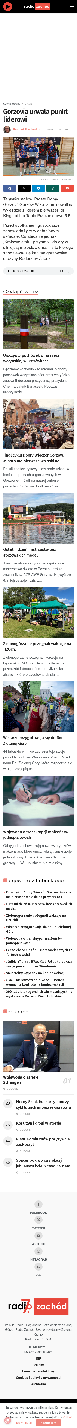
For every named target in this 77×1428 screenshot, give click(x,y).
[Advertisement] (38, 55)
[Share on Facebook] (9, 188)
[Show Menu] (72, 6)
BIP (38, 1358)
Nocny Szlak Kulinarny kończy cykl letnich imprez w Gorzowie (43, 1104)
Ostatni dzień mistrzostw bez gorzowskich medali (29, 552)
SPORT (29, 103)
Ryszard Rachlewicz (26, 129)
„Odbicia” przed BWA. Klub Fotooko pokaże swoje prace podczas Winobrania (39, 964)
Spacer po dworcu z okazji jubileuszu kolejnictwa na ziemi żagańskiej (43, 1163)
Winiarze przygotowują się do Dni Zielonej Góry (32, 740)
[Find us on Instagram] (38, 1251)
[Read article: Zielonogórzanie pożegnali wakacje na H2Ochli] (38, 612)
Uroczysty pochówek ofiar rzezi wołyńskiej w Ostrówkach (31, 358)
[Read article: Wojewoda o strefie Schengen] (38, 1046)
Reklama (38, 1365)
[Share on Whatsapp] (52, 188)
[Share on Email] (67, 188)
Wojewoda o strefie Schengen (20, 1080)
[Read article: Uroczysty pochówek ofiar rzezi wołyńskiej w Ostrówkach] (38, 324)
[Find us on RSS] (38, 1267)
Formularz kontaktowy (38, 1371)
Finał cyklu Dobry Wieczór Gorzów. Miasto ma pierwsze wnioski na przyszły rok (33, 458)
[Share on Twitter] (24, 188)
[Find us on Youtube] (38, 1236)
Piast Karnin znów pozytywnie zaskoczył (43, 1142)
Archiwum (38, 1384)
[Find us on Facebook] (38, 1204)
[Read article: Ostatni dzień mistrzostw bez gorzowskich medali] (38, 518)
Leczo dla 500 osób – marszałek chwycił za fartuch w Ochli (39, 952)
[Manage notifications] (7, 1420)
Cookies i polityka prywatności (38, 1377)
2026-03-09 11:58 (57, 129)
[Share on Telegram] (38, 188)
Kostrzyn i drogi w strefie (38, 1123)
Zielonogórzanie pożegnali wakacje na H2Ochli (37, 646)
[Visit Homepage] (41, 6)
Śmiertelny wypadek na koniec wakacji (35, 973)
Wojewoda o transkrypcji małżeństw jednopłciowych (35, 834)
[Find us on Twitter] (38, 1220)
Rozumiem (48, 1423)
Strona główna (11, 103)
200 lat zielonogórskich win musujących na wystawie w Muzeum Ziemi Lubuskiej (39, 994)
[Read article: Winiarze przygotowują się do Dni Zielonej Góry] (38, 706)
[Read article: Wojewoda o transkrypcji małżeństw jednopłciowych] (38, 801)
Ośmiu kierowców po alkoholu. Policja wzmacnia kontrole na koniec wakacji (35, 982)
